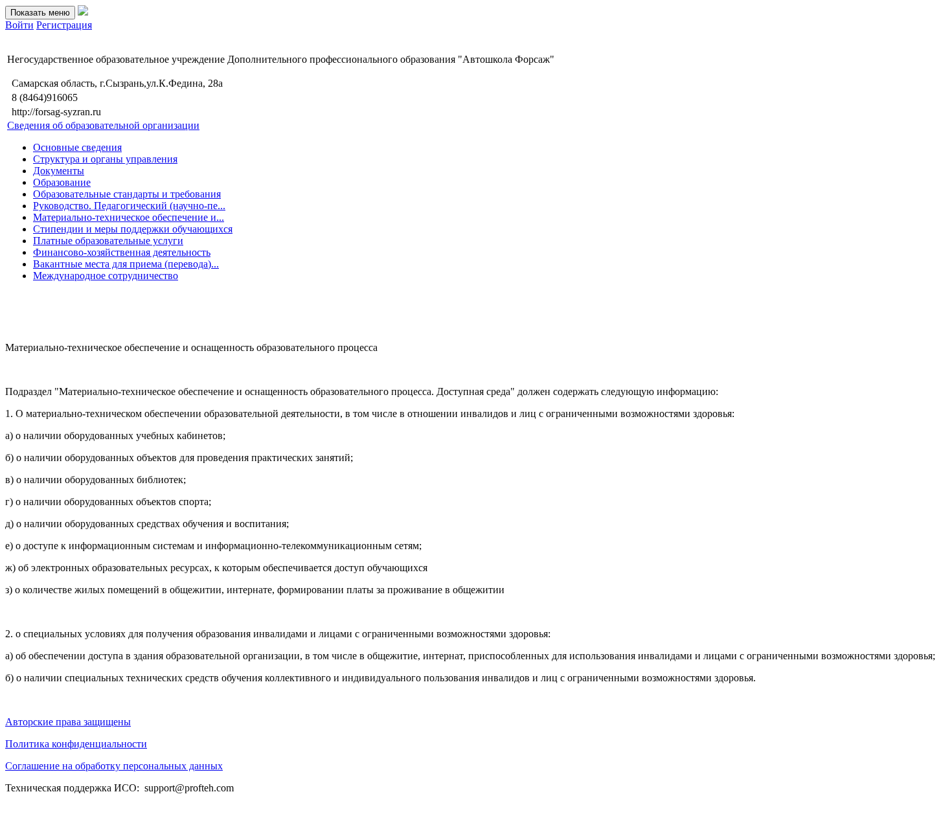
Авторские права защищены (68, 721)
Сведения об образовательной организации (103, 125)
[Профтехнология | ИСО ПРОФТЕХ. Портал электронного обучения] (83, 11)
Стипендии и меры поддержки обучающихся (132, 228)
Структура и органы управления (105, 158)
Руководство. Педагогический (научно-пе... (129, 205)
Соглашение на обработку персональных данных (114, 765)
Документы (58, 170)
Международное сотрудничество (105, 275)
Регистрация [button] (64, 24)
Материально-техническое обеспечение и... (128, 217)
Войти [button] (19, 24)
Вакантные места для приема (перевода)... (126, 263)
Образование (62, 182)
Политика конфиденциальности (76, 743)
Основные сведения (77, 147)
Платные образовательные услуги (108, 240)
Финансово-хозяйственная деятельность (121, 252)
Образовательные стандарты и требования (127, 193)
